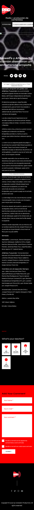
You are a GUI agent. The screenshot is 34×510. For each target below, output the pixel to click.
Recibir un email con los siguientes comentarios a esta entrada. (16, 442)
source (4, 331)
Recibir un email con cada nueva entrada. (18, 446)
